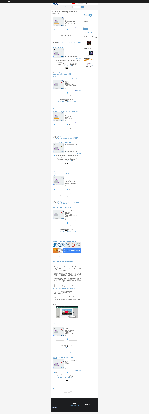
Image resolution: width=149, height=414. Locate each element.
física (66, 320)
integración (68, 42)
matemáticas (63, 320)
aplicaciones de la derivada (74, 352)
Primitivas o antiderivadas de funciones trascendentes (66, 78)
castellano (62, 43)
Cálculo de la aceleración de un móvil (62, 142)
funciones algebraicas (71, 138)
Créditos (74, 65)
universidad (69, 321)
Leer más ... (54, 76)
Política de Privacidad (56, 0)
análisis (65, 42)
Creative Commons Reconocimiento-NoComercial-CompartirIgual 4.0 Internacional (67, 37)
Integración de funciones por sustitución (62, 16)
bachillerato (71, 320)
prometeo (59, 42)
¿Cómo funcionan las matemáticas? (87, 39)
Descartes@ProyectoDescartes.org (88, 401)
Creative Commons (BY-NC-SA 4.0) (74, 405)
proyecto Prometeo (68, 255)
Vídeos (57, 319)
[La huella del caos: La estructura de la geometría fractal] (90, 53)
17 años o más (58, 43)
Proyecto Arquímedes (87, 405)
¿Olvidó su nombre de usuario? (87, 32)
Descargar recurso (78, 58)
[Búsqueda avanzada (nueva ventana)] (87, 15)
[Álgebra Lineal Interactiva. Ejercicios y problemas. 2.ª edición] (90, 63)
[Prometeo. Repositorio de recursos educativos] (67, 247)
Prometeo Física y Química (60, 384)
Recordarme (84, 27)
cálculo (63, 42)
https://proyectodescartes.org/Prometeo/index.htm (65, 65)
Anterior (59, 391)
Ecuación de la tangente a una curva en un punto (65, 326)
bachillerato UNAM (77, 42)
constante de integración (74, 73)
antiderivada (74, 137)
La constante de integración (59, 47)
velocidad (71, 202)
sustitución (72, 42)
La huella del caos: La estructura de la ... (90, 49)
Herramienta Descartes (87, 404)
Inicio (56, 391)
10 (78, 391)
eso (68, 320)
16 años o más (58, 169)
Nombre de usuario (85, 21)
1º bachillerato (57, 203)
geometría (59, 321)
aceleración (71, 168)
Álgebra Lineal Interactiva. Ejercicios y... (89, 60)
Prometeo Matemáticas (59, 41)
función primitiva (69, 137)
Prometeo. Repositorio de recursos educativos (64, 241)
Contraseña (84, 24)
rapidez (74, 202)
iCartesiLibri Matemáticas (87, 48)
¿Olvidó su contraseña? (86, 30)
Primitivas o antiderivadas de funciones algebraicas (65, 111)
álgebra (54, 321)
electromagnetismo (64, 321)
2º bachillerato (61, 74)
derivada (68, 168)
